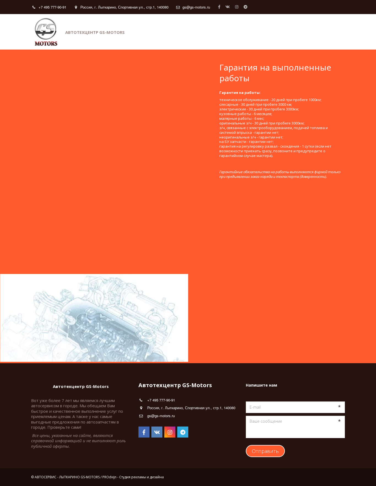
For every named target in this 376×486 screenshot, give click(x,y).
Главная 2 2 (310, 31)
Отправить (265, 451)
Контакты (19, 31)
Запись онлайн (273, 31)
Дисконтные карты (133, 31)
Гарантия (95, 31)
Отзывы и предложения (187, 31)
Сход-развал (234, 31)
